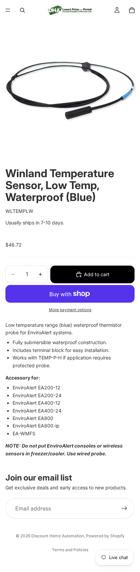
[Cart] (131, 10)
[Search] (22, 10)
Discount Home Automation (57, 535)
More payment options (70, 309)
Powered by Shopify (105, 535)
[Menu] (8, 10)
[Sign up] (124, 508)
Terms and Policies (70, 549)
